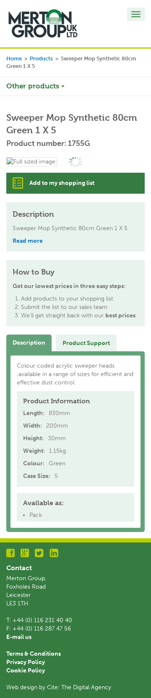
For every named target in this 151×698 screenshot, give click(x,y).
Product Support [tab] (86, 343)
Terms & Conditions (33, 653)
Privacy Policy (25, 662)
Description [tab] (29, 342)
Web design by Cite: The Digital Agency (58, 687)
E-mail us (18, 637)
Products (41, 58)
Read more (28, 240)
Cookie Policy (25, 670)
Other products (33, 86)
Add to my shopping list (61, 183)
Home (14, 58)
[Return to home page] (43, 23)
